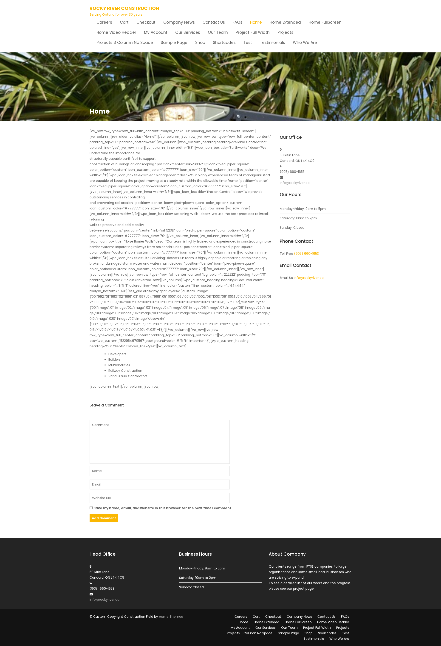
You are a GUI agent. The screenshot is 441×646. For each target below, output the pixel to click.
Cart (124, 22)
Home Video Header (116, 32)
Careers (104, 22)
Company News (179, 22)
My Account (155, 32)
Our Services (187, 32)
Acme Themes (171, 616)
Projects (285, 32)
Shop (200, 42)
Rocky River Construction (124, 8)
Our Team (218, 32)
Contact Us (214, 22)
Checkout (145, 22)
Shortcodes (224, 42)
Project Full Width (253, 32)
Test (247, 42)
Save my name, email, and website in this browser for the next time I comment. (162, 508)
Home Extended (285, 22)
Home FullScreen (325, 22)
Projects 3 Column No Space (124, 42)
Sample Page (174, 42)
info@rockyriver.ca (295, 182)
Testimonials (272, 42)
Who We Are (305, 42)
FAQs (237, 22)
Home (256, 22)
